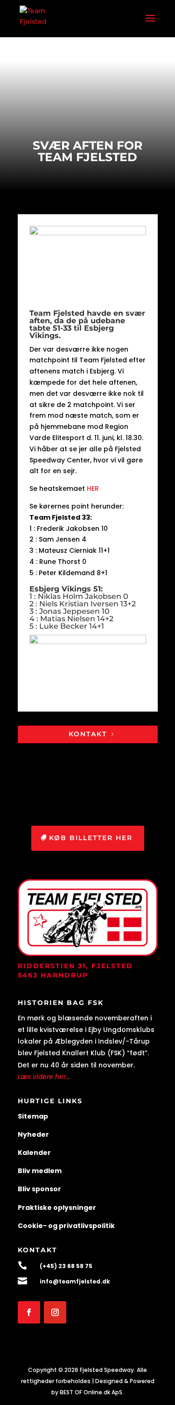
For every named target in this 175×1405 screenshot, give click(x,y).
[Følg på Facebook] (29, 1312)
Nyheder (33, 1134)
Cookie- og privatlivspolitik (66, 1225)
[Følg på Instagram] (55, 1312)
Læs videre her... (44, 1076)
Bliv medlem (40, 1170)
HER (93, 488)
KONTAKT (88, 734)
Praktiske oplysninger (57, 1207)
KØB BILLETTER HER (91, 838)
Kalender (34, 1152)
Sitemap (33, 1116)
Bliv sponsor (39, 1189)
